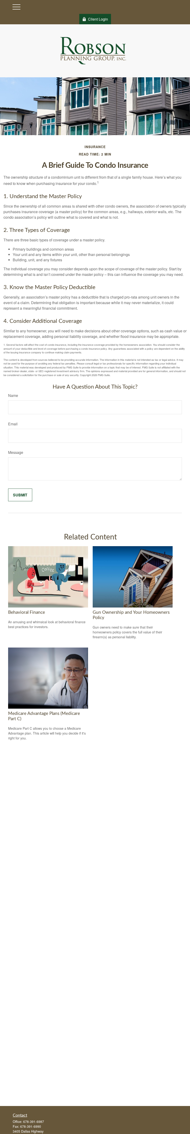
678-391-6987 (33, 1121)
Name (13, 395)
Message (15, 452)
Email (13, 424)
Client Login (98, 19)
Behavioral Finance (26, 612)
